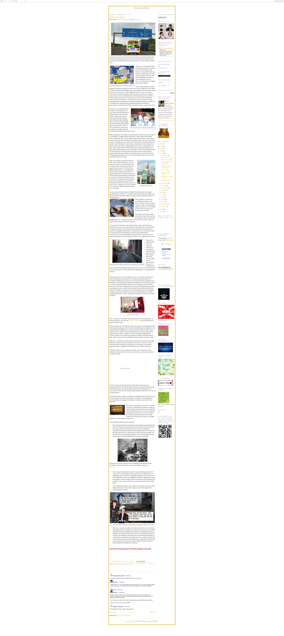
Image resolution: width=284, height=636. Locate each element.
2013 (161, 153)
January (163, 206)
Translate (171, 240)
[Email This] (138, 561)
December (164, 155)
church (131, 563)
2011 (161, 211)
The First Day (137, 19)
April (162, 199)
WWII (130, 564)
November (164, 183)
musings (163, 255)
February (164, 204)
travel (126, 564)
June (162, 195)
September (164, 188)
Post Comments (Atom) (124, 615)
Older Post (152, 612)
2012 (161, 209)
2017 (161, 144)
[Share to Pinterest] (144, 561)
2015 (161, 148)
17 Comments (131, 561)
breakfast (117, 563)
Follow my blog (166, 257)
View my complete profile (166, 120)
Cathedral (124, 563)
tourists (120, 564)
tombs (115, 564)
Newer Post (113, 612)
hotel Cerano (138, 563)
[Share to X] (141, 561)
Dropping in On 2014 (167, 157)
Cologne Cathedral (134, 320)
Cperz (119, 561)
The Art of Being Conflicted (165, 252)
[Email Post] (136, 561)
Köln (144, 563)
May (162, 197)
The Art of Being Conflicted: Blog (164, 64)
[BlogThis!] (140, 561)
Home (133, 612)
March (163, 201)
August (163, 190)
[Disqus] (132, 591)
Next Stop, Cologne (166, 159)
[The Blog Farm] (166, 244)
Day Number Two (166, 180)
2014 (161, 151)
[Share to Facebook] (143, 561)
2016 (161, 146)
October (163, 185)
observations (164, 254)
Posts (161, 82)
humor (168, 254)
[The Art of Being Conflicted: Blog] (158, 66)
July (162, 192)
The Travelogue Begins (123, 19)
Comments (163, 85)
